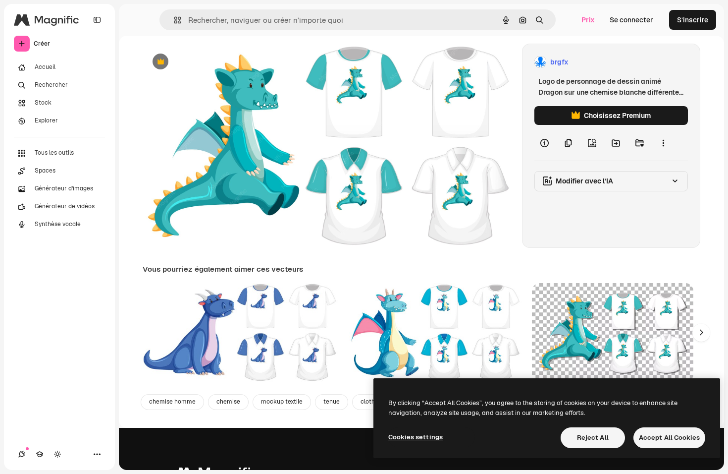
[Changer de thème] (57, 454)
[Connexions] (22, 454)
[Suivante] (701, 332)
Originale (208, 62)
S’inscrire (692, 19)
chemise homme (172, 402)
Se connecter (631, 19)
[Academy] (40, 454)
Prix (588, 19)
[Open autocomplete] (173, 20)
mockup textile (282, 402)
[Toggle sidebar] (97, 20)
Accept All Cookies (669, 437)
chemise (228, 402)
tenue (331, 402)
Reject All (593, 437)
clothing (372, 402)
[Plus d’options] (663, 143)
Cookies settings (415, 437)
